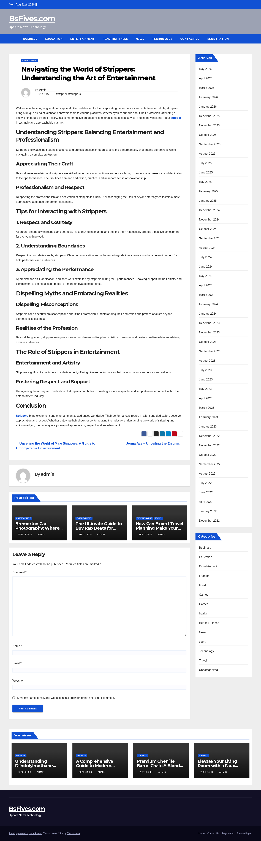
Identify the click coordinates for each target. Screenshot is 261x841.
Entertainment (82, 38)
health (203, 613)
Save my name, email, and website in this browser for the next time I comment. (66, 697)
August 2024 (207, 247)
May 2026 (205, 68)
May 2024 (205, 275)
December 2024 (209, 210)
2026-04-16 (207, 772)
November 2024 (209, 219)
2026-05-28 (25, 772)
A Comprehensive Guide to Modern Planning (94, 766)
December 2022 (209, 435)
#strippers (74, 94)
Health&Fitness (115, 38)
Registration (218, 38)
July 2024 (205, 257)
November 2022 (209, 445)
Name (17, 645)
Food (202, 585)
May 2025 (205, 181)
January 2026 (208, 106)
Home (202, 833)
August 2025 (207, 153)
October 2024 (207, 228)
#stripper (61, 94)
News (140, 38)
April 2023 (205, 398)
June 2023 (206, 379)
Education (54, 38)
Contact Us (190, 38)
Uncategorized (208, 669)
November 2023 (209, 332)
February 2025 (208, 191)
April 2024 (205, 285)
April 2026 (205, 78)
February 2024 (208, 304)
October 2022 (207, 454)
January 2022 (208, 511)
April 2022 (205, 501)
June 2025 (206, 172)
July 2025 (205, 163)
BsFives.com (32, 18)
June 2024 (206, 266)
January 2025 (208, 200)
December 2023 (209, 323)
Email (16, 663)
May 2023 (205, 388)
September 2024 (210, 238)
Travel (158, 518)
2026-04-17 (146, 772)
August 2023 (207, 360)
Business (30, 38)
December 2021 (209, 520)
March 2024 (206, 294)
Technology (162, 38)
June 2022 (206, 492)
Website (17, 680)
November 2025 (209, 125)
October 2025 (207, 134)
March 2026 (206, 87)
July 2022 (205, 483)
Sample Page (244, 833)
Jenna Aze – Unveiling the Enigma (153, 443)
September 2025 (210, 144)
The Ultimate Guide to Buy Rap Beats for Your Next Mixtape (98, 528)
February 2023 (208, 417)
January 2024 (208, 313)
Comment (19, 572)
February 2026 (208, 97)
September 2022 (210, 464)
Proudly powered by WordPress (25, 833)
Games (203, 604)
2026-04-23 (86, 772)
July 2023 (205, 370)
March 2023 (206, 407)
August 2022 (207, 473)
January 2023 (208, 426)
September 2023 (210, 351)
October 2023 (207, 341)
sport (202, 641)
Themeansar (73, 833)
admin (43, 89)
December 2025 (209, 116)
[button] (250, 38)
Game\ (203, 594)
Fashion (204, 575)
